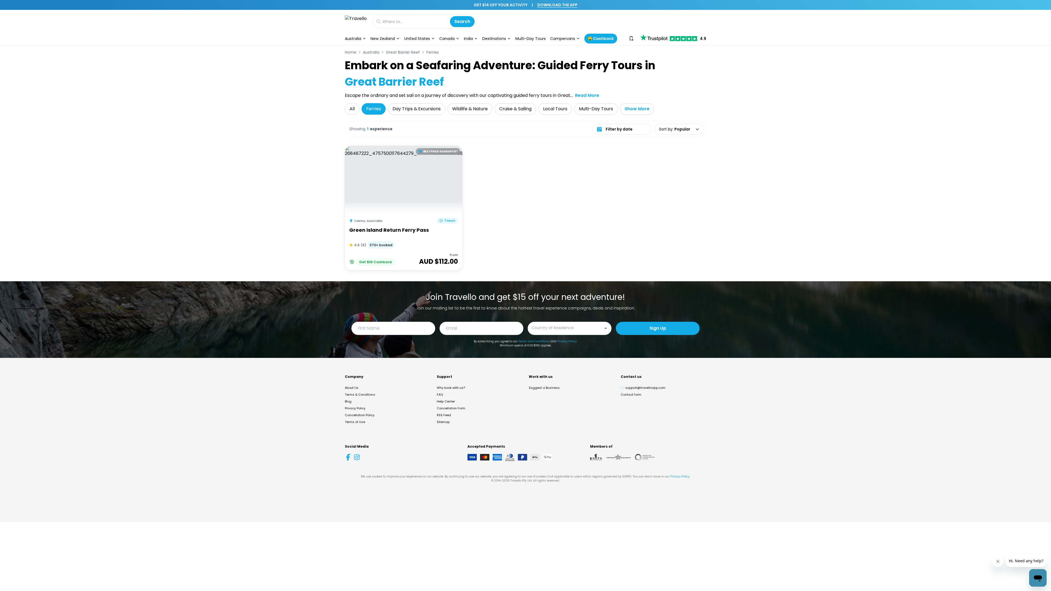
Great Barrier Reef (403, 52)
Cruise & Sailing (515, 109)
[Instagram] (357, 457)
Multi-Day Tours (530, 38)
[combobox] (565, 328)
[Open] (606, 328)
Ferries (432, 52)
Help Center (446, 401)
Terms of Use (355, 422)
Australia (353, 38)
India (468, 38)
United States (417, 38)
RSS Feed (444, 415)
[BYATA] (596, 457)
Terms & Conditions (360, 394)
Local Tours (555, 109)
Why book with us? (451, 388)
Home (350, 52)
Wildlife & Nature (470, 109)
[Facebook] (348, 457)
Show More (637, 109)
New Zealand (383, 38)
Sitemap (443, 422)
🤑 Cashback (601, 38)
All (352, 109)
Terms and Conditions (534, 341)
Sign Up (657, 328)
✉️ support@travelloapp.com (643, 388)
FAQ (440, 394)
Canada (447, 38)
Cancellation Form (451, 408)
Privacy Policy (567, 341)
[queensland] (645, 457)
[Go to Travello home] (356, 21)
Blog (348, 401)
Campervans (562, 38)
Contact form (631, 394)
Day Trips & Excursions (416, 109)
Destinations (494, 38)
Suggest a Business (544, 388)
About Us (352, 388)
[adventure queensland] (618, 457)
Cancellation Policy (359, 415)
